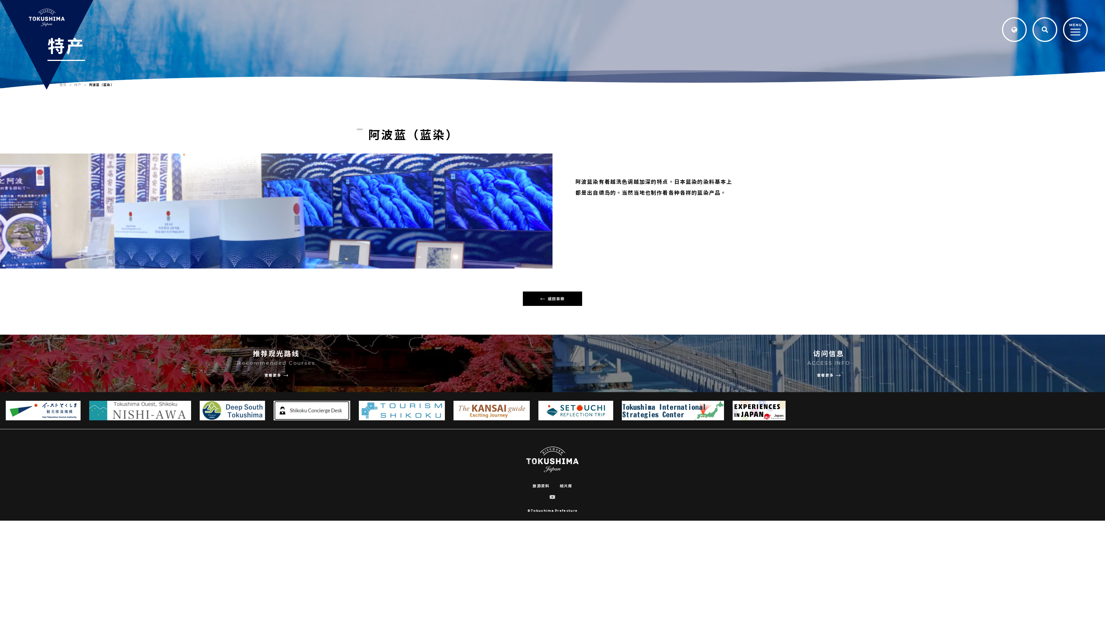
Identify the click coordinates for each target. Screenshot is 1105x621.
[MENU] (1075, 30)
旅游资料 (541, 486)
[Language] (1014, 29)
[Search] (1044, 29)
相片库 (566, 486)
